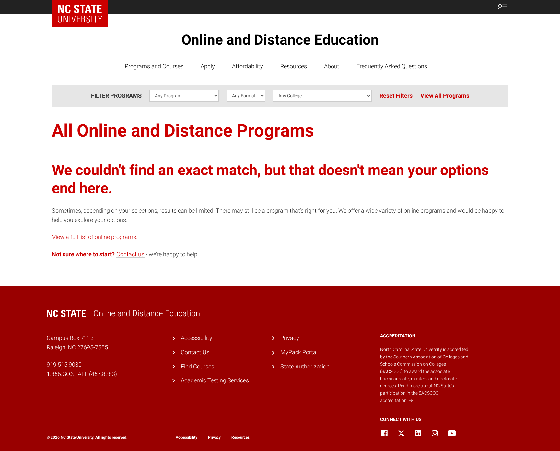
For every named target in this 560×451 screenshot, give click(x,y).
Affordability (247, 66)
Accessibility (196, 338)
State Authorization (305, 366)
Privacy (289, 338)
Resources (293, 66)
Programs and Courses (154, 66)
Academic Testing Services (215, 380)
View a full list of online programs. (94, 237)
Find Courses (197, 366)
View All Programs (444, 95)
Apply (208, 66)
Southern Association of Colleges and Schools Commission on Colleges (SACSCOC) (424, 364)
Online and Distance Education (280, 39)
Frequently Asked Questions (391, 66)
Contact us (130, 254)
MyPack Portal (299, 352)
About (331, 66)
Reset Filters (396, 95)
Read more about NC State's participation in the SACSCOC (417, 393)
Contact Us (195, 352)
